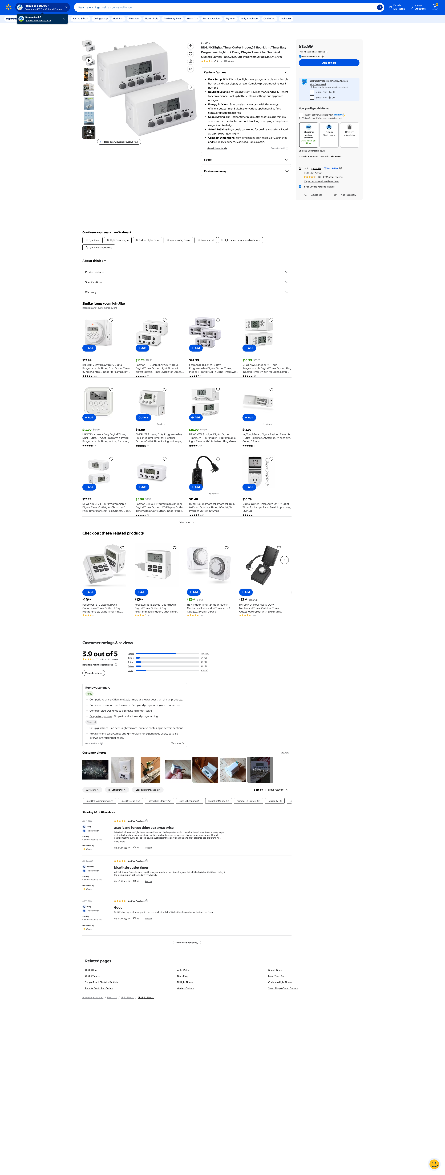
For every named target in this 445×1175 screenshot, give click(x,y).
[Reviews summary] (221, 61)
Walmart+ (286, 18)
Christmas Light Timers (280, 982)
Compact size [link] (98, 710)
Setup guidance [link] (99, 728)
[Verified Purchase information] (146, 820)
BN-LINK (205, 42)
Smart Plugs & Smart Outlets (283, 988)
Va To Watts (183, 970)
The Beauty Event (173, 18)
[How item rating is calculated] (116, 664)
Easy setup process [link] (101, 716)
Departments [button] (13, 18)
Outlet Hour (91, 970)
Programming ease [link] (101, 733)
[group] (217, 61)
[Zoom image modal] (190, 61)
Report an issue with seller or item (321, 181)
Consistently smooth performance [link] (110, 705)
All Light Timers (185, 982)
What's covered (318, 84)
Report (148, 847)
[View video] (190, 69)
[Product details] (287, 272)
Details (330, 186)
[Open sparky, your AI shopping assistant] (434, 1164)
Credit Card (269, 18)
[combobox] (229, 7)
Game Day (192, 18)
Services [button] (35, 18)
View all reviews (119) (187, 942)
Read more (119, 841)
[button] (397, 7)
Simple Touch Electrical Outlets (101, 982)
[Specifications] (287, 282)
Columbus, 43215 (317, 150)
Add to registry (348, 194)
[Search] (380, 7)
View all (285, 752)
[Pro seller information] (340, 168)
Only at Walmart (249, 18)
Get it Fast (118, 18)
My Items (231, 18)
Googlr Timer (275, 970)
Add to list (316, 194)
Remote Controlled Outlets (99, 988)
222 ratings (229, 61)
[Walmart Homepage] (8, 7)
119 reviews (113, 659)
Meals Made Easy (212, 18)
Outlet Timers (92, 976)
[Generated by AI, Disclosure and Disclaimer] (287, 148)
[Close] (64, 18)
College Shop (101, 18)
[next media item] (191, 87)
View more (185, 522)
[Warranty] (287, 292)
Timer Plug (182, 976)
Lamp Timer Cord (277, 976)
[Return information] (322, 56)
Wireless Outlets (185, 988)
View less (176, 743)
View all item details (217, 148)
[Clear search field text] (372, 7)
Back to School (80, 18)
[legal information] (326, 52)
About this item (94, 261)
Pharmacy (134, 18)
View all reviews (93, 673)
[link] (260, 770)
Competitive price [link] (100, 699)
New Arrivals (151, 18)
